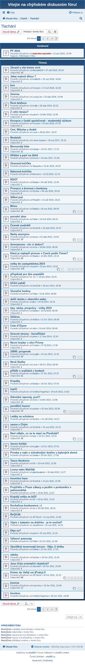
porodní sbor (18, 216)
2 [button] (43, 38)
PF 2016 (15, 50)
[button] (56, 38)
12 (81, 269)
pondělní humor (20, 405)
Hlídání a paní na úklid (24, 155)
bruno (35, 237)
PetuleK (36, 200)
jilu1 (34, 302)
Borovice (36, 174)
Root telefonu (18, 103)
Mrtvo (13, 206)
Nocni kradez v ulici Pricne (26, 342)
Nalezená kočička (20, 171)
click (34, 328)
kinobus (15, 593)
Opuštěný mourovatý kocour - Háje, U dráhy (37, 546)
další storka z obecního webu (28, 299)
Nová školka (17, 361)
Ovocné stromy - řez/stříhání (27, 333)
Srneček (36, 228)
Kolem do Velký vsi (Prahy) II (28, 572)
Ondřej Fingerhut (40, 392)
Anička (35, 319)
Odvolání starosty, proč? (25, 397)
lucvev (35, 158)
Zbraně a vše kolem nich (25, 67)
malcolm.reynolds (41, 53)
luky (34, 436)
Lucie (35, 132)
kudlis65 (36, 79)
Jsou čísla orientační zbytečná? (29, 563)
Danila (35, 455)
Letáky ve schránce (22, 416)
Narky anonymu (19, 234)
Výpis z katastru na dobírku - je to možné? (36, 522)
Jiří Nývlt (36, 517)
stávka (14, 554)
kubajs (35, 149)
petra (34, 336)
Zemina (14, 94)
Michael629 (37, 70)
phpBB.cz (50, 656)
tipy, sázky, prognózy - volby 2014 (31, 308)
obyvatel (36, 566)
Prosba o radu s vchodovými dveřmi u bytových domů (43, 452)
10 (73, 269)
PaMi (34, 541)
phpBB (32, 652)
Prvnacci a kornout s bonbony (28, 188)
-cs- (34, 277)
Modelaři (15, 137)
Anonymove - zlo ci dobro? (27, 244)
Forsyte (36, 88)
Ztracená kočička (20, 163)
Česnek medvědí (20, 225)
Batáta (35, 182)
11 (77, 269)
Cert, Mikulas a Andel (23, 129)
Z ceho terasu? (19, 111)
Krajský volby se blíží (23, 496)
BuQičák (15, 514)
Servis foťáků (18, 443)
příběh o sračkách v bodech (27, 370)
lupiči (13, 389)
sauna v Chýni (19, 424)
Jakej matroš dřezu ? (23, 76)
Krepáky (15, 381)
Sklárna (15, 316)
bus (12, 85)
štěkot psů (16, 197)
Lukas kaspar (39, 140)
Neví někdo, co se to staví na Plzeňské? (34, 433)
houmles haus (19, 478)
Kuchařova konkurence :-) (26, 505)
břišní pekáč (17, 283)
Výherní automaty (21, 538)
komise (14, 582)
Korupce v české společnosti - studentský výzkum (40, 120)
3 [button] (47, 38)
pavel (35, 114)
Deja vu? (15, 530)
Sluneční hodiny (20, 291)
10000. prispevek (20, 351)
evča (34, 247)
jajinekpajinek (38, 472)
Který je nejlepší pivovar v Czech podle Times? (39, 253)
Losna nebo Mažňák (22, 469)
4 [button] (52, 38)
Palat (34, 219)
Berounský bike (19, 146)
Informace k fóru (27, 56)
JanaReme (37, 525)
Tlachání (8, 26)
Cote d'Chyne (18, 325)
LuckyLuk (37, 97)
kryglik (35, 354)
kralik (35, 105)
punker (35, 408)
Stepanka (37, 166)
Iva (33, 508)
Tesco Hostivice (19, 460)
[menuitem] (11, 12)
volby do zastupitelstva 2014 (27, 263)
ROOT (14, 179)
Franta (35, 345)
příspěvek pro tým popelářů (27, 274)
